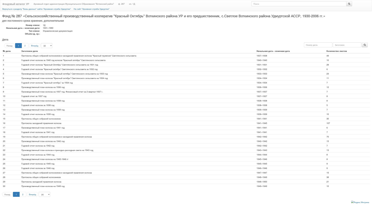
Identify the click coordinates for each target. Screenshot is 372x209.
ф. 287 (121, 3)
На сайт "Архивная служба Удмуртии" (91, 8)
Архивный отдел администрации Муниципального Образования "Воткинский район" (74, 3)
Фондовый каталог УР (15, 4)
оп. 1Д (132, 3)
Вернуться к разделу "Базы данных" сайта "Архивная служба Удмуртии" (36, 8)
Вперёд (34, 45)
